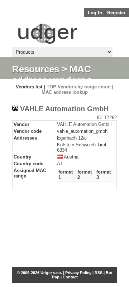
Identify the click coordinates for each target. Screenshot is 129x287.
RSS (98, 273)
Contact (70, 277)
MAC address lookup (65, 92)
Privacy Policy (78, 273)
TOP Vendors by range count (79, 86)
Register (116, 12)
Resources (35, 69)
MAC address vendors (51, 75)
